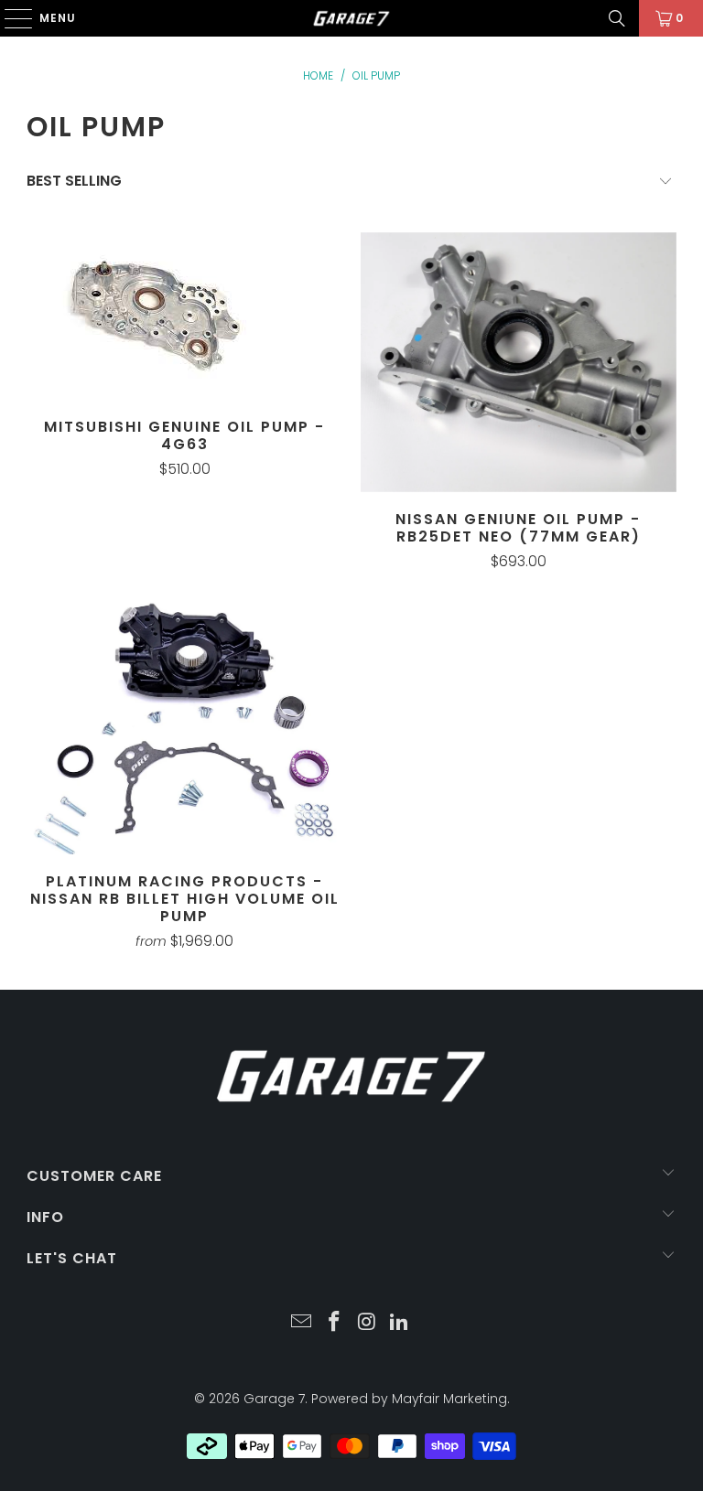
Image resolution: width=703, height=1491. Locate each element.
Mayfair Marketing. (451, 1398)
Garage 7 (274, 1398)
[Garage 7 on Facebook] (334, 1323)
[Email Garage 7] (302, 1323)
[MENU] (9, 18)
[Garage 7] (351, 18)
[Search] (617, 18)
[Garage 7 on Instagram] (367, 1323)
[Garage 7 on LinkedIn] (400, 1323)
